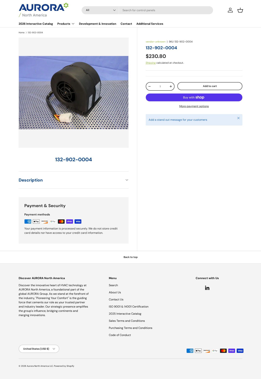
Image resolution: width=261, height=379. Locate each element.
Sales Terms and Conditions (127, 321)
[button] (240, 10)
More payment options (194, 106)
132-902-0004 (35, 32)
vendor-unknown (155, 41)
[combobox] (147, 10)
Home (22, 32)
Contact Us (116, 299)
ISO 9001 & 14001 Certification (128, 306)
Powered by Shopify (64, 366)
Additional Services (149, 24)
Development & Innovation (97, 24)
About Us (115, 292)
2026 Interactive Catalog (36, 24)
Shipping (151, 62)
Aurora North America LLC (40, 366)
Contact (126, 24)
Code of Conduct (120, 335)
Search (113, 285)
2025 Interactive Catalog (125, 314)
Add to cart (210, 86)
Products (63, 24)
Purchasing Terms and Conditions (130, 328)
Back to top (131, 257)
